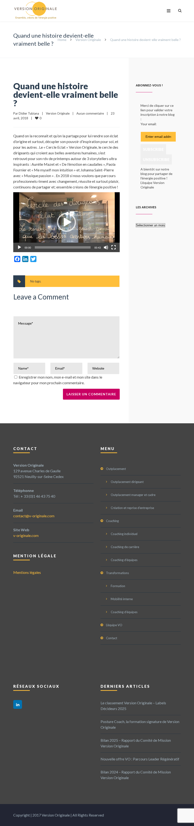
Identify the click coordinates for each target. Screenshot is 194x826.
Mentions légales (27, 572)
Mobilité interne (122, 599)
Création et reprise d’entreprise (132, 508)
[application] (66, 222)
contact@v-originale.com (33, 515)
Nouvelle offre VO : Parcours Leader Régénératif (140, 759)
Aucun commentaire (90, 113)
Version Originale (88, 40)
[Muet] (106, 247)
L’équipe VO (114, 625)
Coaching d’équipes (124, 560)
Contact (111, 638)
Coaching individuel (124, 534)
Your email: (149, 124)
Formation (118, 586)
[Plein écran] (113, 247)
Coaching (112, 521)
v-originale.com (26, 535)
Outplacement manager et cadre (133, 495)
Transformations (117, 573)
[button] (66, 222)
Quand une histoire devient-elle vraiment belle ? (65, 94)
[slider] (63, 247)
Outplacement (116, 469)
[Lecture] (19, 247)
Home (62, 40)
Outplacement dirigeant (127, 482)
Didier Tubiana (29, 113)
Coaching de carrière (125, 547)
